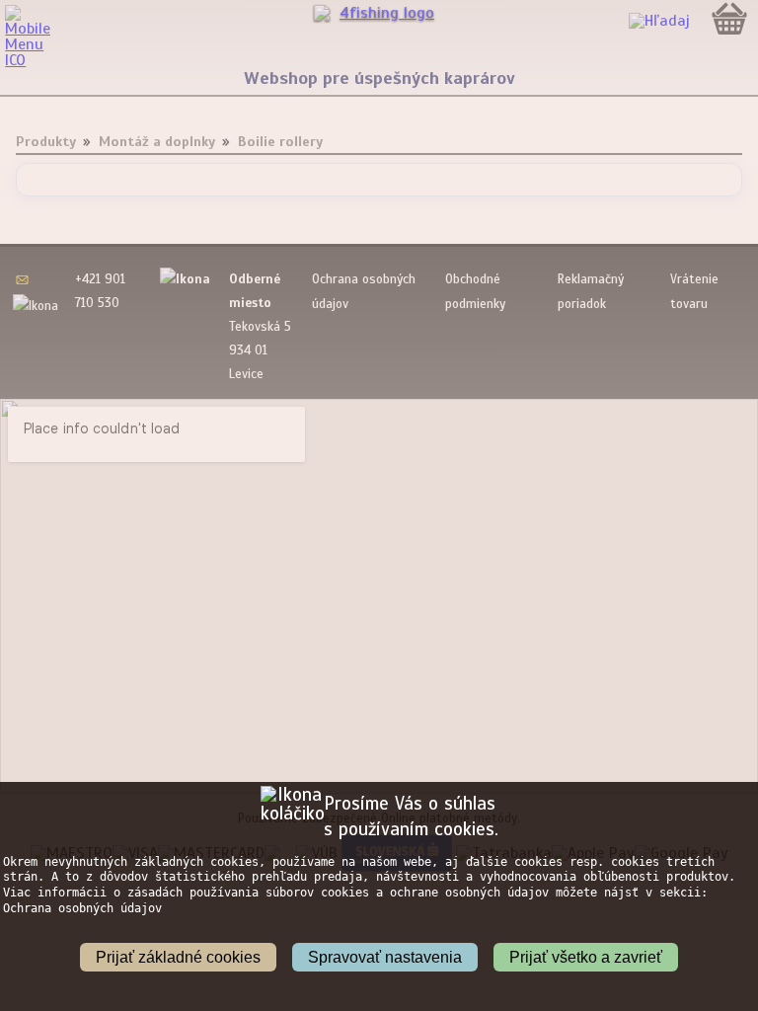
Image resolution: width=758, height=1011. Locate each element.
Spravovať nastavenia (385, 957)
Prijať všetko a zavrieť (585, 957)
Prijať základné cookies (178, 957)
